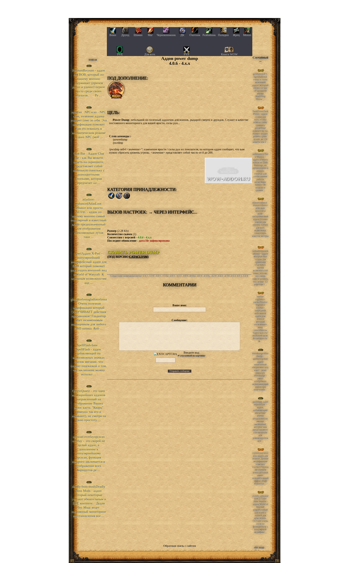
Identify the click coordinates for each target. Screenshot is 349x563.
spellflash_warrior (260, 421)
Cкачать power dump (133, 252)
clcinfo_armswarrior (260, 514)
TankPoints (260, 126)
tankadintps (260, 268)
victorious (260, 468)
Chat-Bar (89, 168)
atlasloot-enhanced (89, 218)
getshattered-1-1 (260, 86)
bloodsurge (260, 371)
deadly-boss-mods (88, 501)
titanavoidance (260, 220)
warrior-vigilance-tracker (260, 319)
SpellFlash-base (89, 359)
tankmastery (260, 172)
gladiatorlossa (89, 314)
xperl (89, 268)
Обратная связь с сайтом (179, 545)
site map (259, 547)
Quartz (88, 405)
